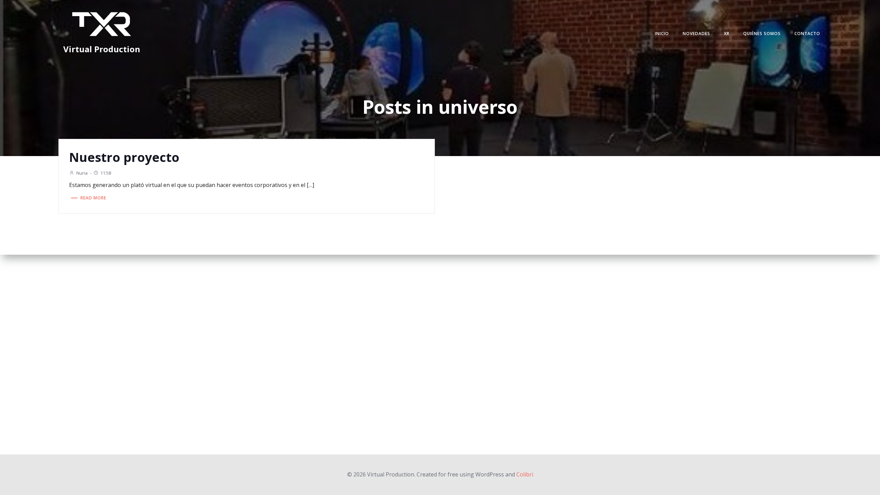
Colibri (524, 474)
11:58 (105, 173)
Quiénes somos (762, 33)
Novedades (696, 33)
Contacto (807, 33)
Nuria (82, 173)
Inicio (662, 33)
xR (726, 33)
